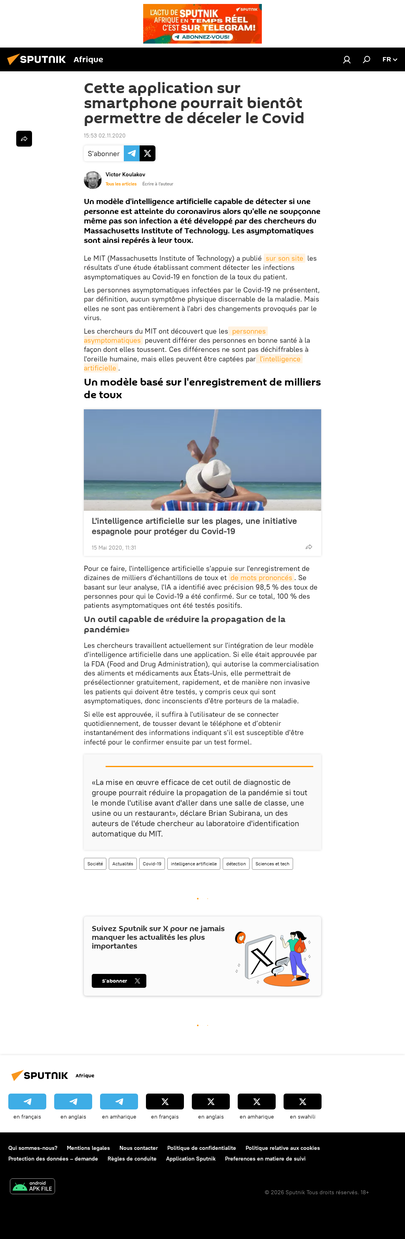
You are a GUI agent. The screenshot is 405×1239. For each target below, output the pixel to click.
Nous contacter (138, 1147)
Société (95, 864)
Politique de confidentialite (201, 1147)
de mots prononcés (261, 577)
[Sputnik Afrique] (39, 66)
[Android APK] (32, 1187)
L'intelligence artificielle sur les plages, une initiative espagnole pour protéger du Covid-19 (194, 525)
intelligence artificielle (194, 864)
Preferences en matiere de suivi (265, 1158)
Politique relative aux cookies (283, 1147)
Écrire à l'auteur (157, 184)
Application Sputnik (191, 1158)
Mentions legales (88, 1147)
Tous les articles (121, 184)
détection (236, 864)
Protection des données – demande (53, 1158)
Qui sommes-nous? (32, 1147)
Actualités (122, 864)
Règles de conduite (132, 1158)
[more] (309, 547)
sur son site (284, 258)
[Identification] (347, 59)
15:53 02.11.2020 (105, 135)
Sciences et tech (272, 864)
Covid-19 (152, 864)
